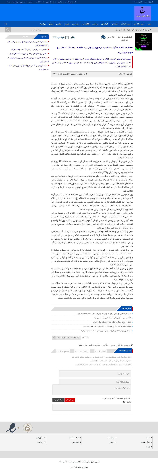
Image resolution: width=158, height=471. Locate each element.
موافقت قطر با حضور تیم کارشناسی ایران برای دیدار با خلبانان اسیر (107, 326)
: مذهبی (23, 2)
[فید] (6, 23)
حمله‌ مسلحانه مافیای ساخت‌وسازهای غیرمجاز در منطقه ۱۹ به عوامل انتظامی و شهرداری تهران (95, 50)
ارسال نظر (69, 399)
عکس (58, 24)
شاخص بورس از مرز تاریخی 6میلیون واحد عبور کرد (112, 318)
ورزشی (95, 24)
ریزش (98, 345)
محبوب (25, 36)
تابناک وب (73, 467)
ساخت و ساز (89, 345)
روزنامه (15, 2)
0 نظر (111, 37)
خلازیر (105, 345)
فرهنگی (104, 24)
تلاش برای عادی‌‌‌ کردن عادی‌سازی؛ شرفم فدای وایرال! (112, 322)
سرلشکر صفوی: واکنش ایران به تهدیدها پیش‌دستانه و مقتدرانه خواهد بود (104, 313)
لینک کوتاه (85, 337)
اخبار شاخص (138, 24)
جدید (43, 36)
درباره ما (68, 2)
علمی (66, 24)
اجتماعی (114, 24)
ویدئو (8, 2)
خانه (75, 2)
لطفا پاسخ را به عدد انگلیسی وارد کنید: (117, 398)
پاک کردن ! (58, 399)
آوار (118, 345)
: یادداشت (40, 2)
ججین (108, 84)
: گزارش (49, 2)
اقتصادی (85, 24)
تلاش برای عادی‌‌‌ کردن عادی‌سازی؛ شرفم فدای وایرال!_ (132, 29)
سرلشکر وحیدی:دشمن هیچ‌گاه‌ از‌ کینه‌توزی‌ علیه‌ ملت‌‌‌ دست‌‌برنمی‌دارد (106, 330)
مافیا (80, 345)
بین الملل (125, 24)
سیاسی (75, 24)
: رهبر (31, 2)
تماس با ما (58, 2)
